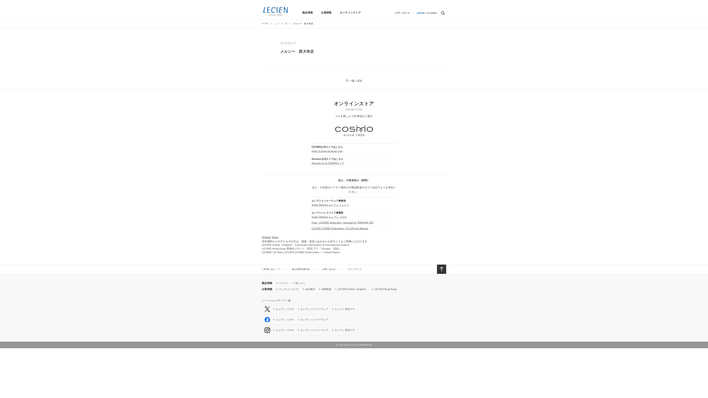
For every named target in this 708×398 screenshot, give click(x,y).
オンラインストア (350, 12)
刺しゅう (300, 283)
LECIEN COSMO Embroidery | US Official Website (340, 228)
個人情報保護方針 (301, 269)
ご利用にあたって (271, 269)
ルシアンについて (289, 289)
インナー (284, 283)
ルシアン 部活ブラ (345, 309)
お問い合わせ (402, 12)
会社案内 (310, 289)
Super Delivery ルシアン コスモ (329, 217)
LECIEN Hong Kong (385, 289)
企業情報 (326, 12)
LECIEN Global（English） (353, 289)
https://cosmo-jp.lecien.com (327, 151)
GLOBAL (432, 13)
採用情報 (326, 289)
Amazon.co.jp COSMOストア (328, 163)
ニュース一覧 (281, 23)
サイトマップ (354, 269)
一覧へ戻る (355, 80)
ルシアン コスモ (285, 309)
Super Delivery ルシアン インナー (330, 205)
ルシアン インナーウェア (314, 309)
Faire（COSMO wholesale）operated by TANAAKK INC (343, 222)
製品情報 (307, 12)
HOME (265, 23)
